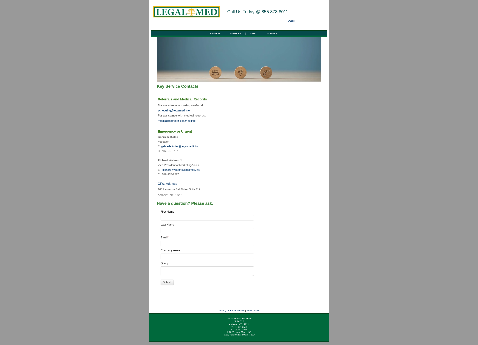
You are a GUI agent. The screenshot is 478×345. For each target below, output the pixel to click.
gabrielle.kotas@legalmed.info (179, 146)
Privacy (222, 310)
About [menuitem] (254, 34)
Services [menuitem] (215, 34)
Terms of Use (253, 310)
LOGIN (290, 21)
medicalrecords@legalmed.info (176, 120)
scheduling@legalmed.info (174, 110)
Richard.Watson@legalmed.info (181, 169)
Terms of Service (236, 310)
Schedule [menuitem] (235, 34)
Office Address (167, 183)
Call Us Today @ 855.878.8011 (257, 11)
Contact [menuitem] (272, 34)
